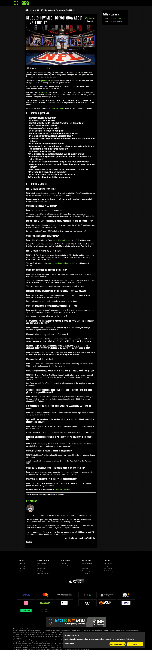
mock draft (43, 92)
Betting (27, 10)
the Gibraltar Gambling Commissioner (112, 630)
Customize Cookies (69, 643)
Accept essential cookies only (117, 644)
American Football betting (60, 263)
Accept (135, 644)
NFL (38, 10)
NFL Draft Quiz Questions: (115, 18)
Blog (33, 10)
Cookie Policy (130, 639)
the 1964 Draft (59, 240)
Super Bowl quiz (61, 490)
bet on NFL (46, 81)
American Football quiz (55, 108)
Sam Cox (34, 68)
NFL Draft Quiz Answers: (114, 21)
